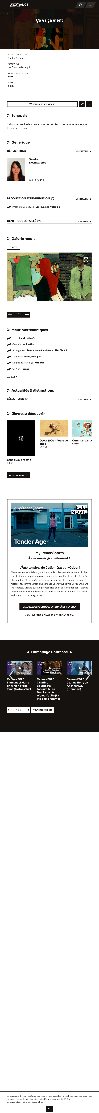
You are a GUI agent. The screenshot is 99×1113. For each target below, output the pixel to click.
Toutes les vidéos (42, 710)
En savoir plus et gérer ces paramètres (25, 1102)
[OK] (49, 1108)
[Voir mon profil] (90, 5)
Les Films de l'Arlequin (19, 67)
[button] (86, 260)
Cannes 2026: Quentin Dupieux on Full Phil (78, 682)
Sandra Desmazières (18, 58)
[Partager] (82, 104)
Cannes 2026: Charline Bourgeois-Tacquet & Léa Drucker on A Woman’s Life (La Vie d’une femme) (18, 689)
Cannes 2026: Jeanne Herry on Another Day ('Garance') (47, 684)
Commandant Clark (85, 440)
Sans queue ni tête (19, 460)
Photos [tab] (13, 247)
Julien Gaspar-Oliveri (63, 567)
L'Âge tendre (29, 567)
